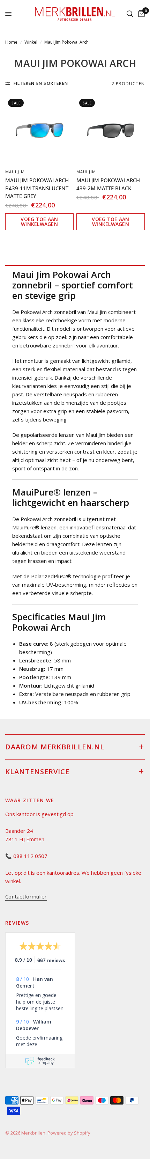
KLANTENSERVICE (37, 771)
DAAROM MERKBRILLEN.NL (54, 746)
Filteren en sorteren (41, 83)
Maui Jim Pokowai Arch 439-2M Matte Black (108, 184)
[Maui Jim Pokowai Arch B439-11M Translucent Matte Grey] (39, 130)
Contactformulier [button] (26, 897)
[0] (140, 14)
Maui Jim (15, 171)
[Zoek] (130, 14)
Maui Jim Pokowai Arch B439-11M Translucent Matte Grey (37, 188)
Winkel (30, 42)
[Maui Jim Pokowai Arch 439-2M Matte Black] (110, 130)
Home (11, 42)
